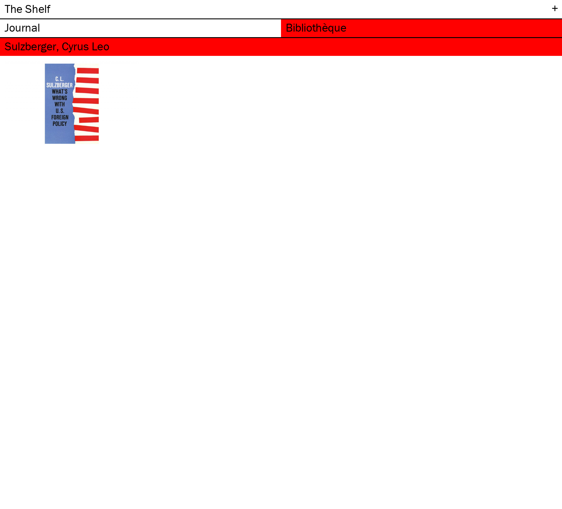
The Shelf (27, 8)
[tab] (140, 28)
